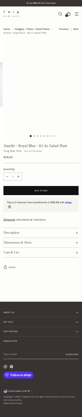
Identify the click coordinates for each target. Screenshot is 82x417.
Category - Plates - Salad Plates (32, 29)
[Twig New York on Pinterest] (12, 367)
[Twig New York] (11, 14)
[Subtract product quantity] (7, 176)
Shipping (9, 219)
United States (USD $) (19, 391)
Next (76, 29)
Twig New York (12, 151)
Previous (64, 29)
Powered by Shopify (12, 403)
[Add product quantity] (18, 176)
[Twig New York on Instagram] (5, 367)
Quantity (8, 169)
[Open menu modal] (76, 14)
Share (12, 267)
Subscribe (72, 354)
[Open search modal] (60, 14)
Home (6, 29)
